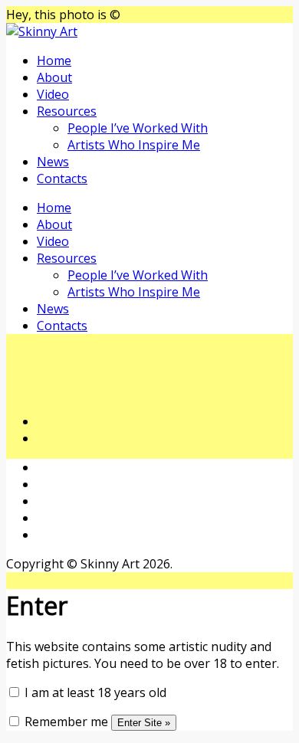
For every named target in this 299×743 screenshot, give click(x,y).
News (53, 161)
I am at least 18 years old (93, 692)
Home (54, 60)
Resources (67, 111)
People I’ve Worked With (137, 127)
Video (53, 94)
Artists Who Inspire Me (133, 144)
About (54, 77)
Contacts (62, 178)
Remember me (64, 721)
